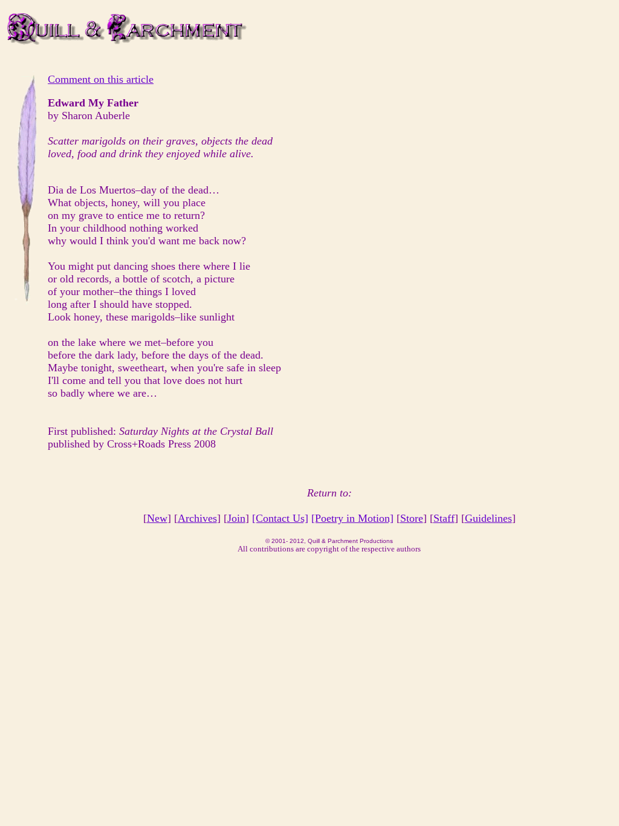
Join (236, 518)
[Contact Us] (280, 518)
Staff (444, 518)
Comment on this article (101, 79)
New (157, 518)
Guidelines (488, 518)
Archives (197, 518)
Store (411, 518)
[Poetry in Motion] (352, 518)
